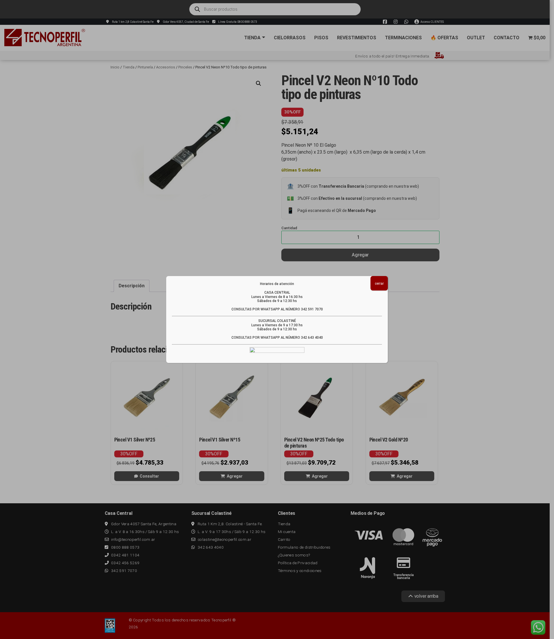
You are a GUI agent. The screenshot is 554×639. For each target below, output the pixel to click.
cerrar (379, 284)
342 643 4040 (312, 338)
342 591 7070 (312, 309)
